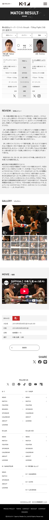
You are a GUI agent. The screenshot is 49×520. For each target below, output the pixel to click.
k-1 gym (29, 482)
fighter (5, 405)
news (4, 397)
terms (18, 508)
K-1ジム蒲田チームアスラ (38, 61)
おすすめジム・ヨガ (25, 501)
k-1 (32, 466)
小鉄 (22, 337)
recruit (34, 508)
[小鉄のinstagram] (39, 96)
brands (5, 409)
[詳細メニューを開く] (45, 4)
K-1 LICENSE (31, 490)
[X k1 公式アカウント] (8, 384)
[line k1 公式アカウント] (30, 384)
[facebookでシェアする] (39, 362)
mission (24, 512)
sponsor (5, 413)
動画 (39, 35)
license (5, 424)
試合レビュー (9, 35)
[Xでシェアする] (34, 362)
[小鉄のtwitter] (34, 96)
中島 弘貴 (15, 337)
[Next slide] (46, 220)
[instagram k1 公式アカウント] (13, 384)
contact (25, 508)
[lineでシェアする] (45, 362)
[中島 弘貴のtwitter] (14, 96)
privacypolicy (9, 508)
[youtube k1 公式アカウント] (35, 384)
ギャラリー (24, 35)
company (41, 508)
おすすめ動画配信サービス (39, 501)
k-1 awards (31, 474)
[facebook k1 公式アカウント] (19, 384)
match (4, 401)
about (4, 421)
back (24, 347)
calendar (6, 417)
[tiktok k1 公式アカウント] (24, 384)
